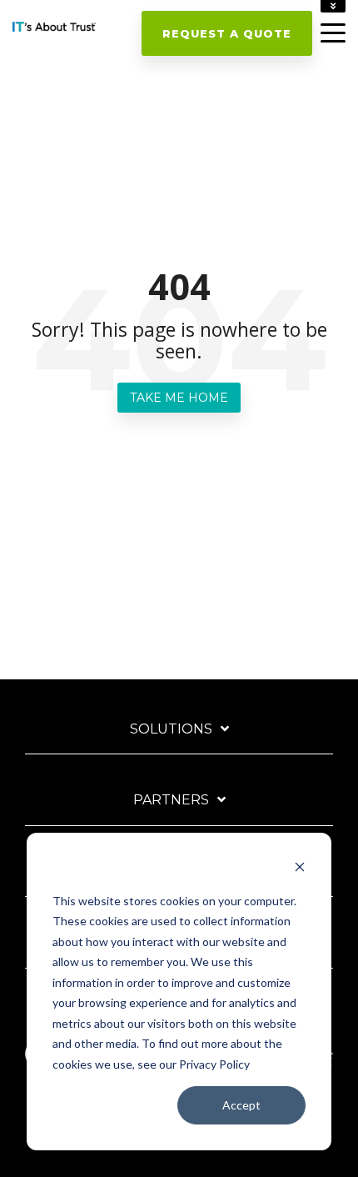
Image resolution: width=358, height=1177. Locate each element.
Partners (171, 800)
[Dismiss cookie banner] (300, 869)
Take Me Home (179, 397)
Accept (241, 1105)
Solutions (171, 729)
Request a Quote (226, 33)
